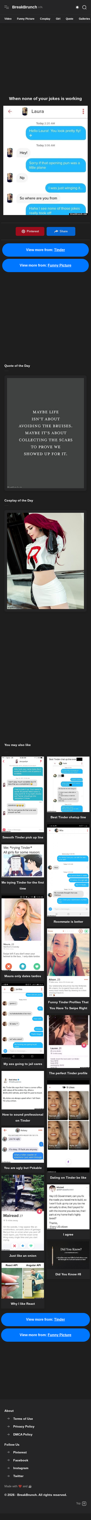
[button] (77, 7)
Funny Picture (25, 18)
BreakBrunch (27, 1495)
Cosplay (45, 18)
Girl (58, 18)
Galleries (84, 18)
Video (7, 18)
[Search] (84, 7)
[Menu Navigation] (6, 7)
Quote (69, 18)
